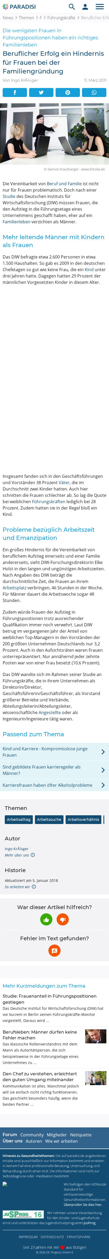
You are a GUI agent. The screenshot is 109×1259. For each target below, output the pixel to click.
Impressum (28, 1236)
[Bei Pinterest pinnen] (68, 92)
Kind (89, 269)
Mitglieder (57, 1135)
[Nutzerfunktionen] (85, 6)
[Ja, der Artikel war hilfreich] (46, 919)
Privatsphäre (78, 1236)
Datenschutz (52, 1236)
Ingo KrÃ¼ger (17, 848)
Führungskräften (48, 501)
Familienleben (16, 222)
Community (32, 1135)
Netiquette (81, 1135)
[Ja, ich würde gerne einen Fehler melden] (54, 951)
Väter (64, 482)
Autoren (34, 1141)
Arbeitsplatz (14, 588)
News (8, 18)
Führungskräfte (61, 18)
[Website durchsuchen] (72, 6)
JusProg (90, 1222)
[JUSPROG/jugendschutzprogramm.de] (23, 1214)
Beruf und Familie (64, 184)
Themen (26, 18)
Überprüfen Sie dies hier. (83, 1204)
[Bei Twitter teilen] (41, 92)
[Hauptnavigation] (99, 6)
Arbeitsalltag (18, 819)
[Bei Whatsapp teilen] (94, 92)
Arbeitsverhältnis (83, 819)
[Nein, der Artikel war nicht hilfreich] (63, 919)
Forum (10, 1134)
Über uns (12, 1141)
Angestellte (50, 712)
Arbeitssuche (49, 819)
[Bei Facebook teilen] (15, 92)
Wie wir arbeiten (61, 1141)
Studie (9, 196)
